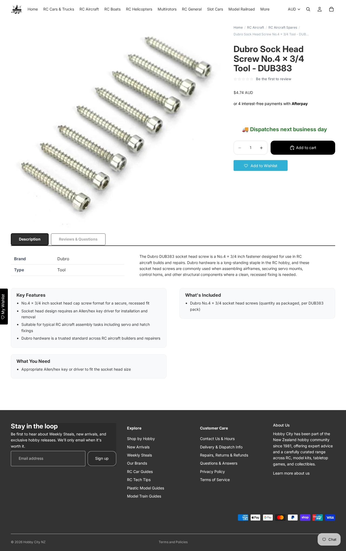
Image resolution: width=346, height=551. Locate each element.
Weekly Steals (139, 454)
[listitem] (265, 9)
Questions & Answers (218, 463)
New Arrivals (138, 446)
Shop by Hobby (141, 438)
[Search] (308, 9)
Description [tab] (30, 239)
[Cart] (331, 9)
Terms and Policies (173, 542)
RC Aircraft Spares (282, 27)
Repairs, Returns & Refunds (224, 454)
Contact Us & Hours (217, 438)
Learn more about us (291, 473)
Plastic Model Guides (145, 487)
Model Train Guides (144, 495)
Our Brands (137, 463)
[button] (261, 165)
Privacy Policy (212, 471)
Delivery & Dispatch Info (221, 446)
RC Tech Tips (139, 479)
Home (238, 27)
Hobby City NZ (34, 542)
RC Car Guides (140, 471)
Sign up (102, 458)
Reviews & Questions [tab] (78, 239)
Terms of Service (215, 479)
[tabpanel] (173, 315)
